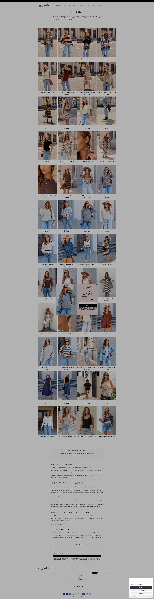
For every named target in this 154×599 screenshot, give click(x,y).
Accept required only (141, 590)
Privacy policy (132, 596)
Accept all (141, 587)
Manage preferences (141, 593)
